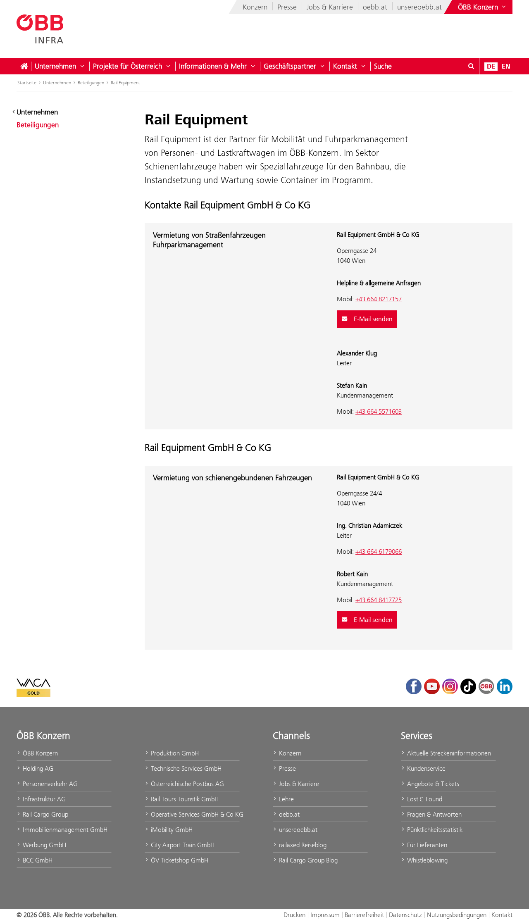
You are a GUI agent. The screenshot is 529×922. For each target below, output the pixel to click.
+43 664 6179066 (378, 551)
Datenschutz (405, 915)
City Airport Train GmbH (181, 845)
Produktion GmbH (174, 753)
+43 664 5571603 (378, 411)
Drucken (294, 915)
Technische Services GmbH (185, 768)
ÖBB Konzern (39, 753)
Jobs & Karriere (330, 7)
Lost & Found (423, 799)
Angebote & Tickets (432, 784)
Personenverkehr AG (49, 784)
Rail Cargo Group (44, 814)
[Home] (24, 66)
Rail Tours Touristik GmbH (184, 799)
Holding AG (37, 768)
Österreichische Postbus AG (186, 784)
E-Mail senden (372, 319)
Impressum (325, 915)
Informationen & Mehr (213, 66)
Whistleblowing (426, 860)
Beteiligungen (91, 83)
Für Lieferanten (426, 845)
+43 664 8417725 (378, 600)
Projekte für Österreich (127, 66)
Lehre (285, 799)
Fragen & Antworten (433, 814)
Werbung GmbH (43, 845)
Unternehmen (55, 66)
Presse (287, 7)
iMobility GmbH (171, 830)
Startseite (26, 83)
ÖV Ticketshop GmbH (178, 860)
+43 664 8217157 (378, 299)
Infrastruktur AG (43, 799)
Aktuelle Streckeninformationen (448, 753)
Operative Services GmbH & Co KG (194, 814)
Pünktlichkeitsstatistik (433, 830)
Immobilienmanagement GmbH (64, 830)
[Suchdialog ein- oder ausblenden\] (471, 66)
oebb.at (375, 7)
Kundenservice (425, 768)
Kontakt (345, 66)
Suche (383, 66)
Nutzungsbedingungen (456, 915)
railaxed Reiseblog (301, 845)
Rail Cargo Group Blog (307, 860)
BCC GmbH (36, 860)
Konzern (255, 7)
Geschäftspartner (290, 66)
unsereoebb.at (419, 7)
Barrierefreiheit (364, 915)
